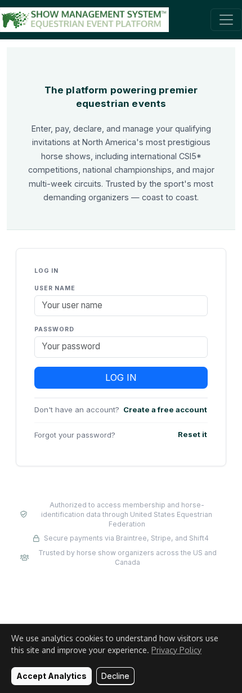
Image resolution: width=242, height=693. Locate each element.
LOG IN (121, 377)
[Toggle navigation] (226, 19)
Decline (115, 676)
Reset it (192, 434)
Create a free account (165, 409)
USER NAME (54, 288)
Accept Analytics (51, 676)
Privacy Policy (176, 650)
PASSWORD (54, 329)
